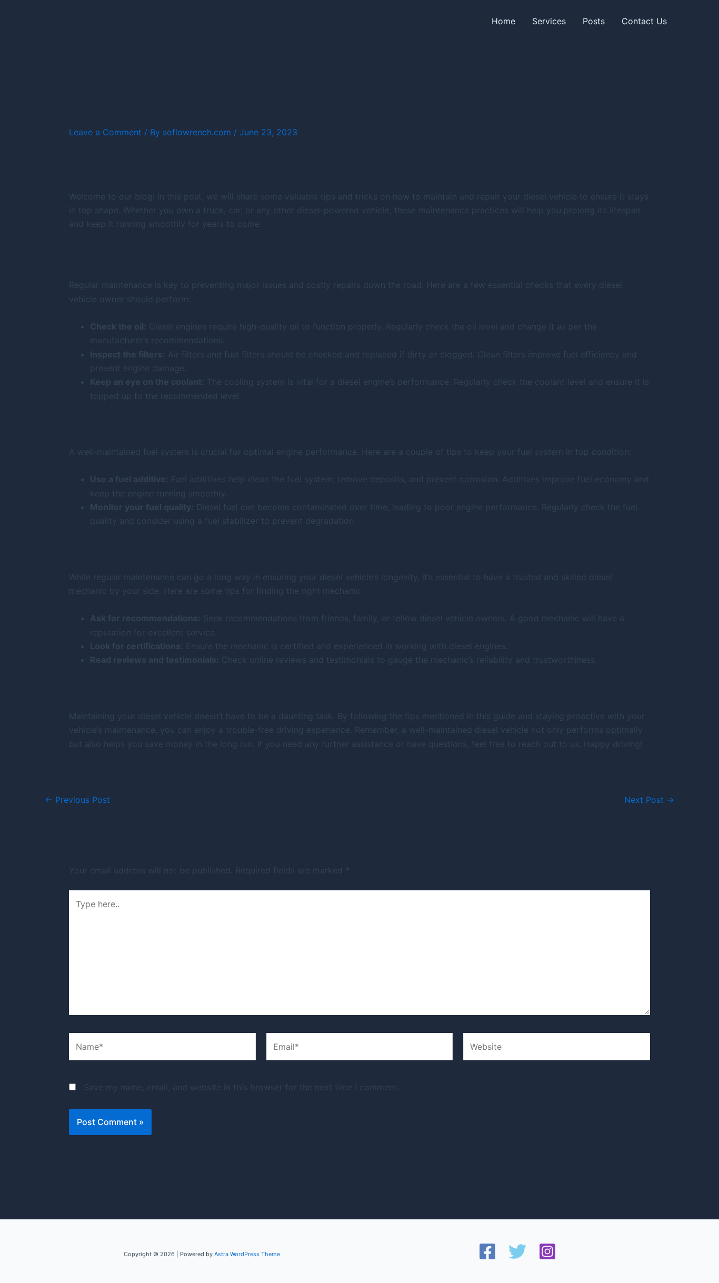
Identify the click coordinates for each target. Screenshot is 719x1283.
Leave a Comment (105, 132)
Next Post (649, 799)
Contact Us (644, 21)
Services (549, 21)
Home (503, 21)
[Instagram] (547, 1251)
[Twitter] (517, 1251)
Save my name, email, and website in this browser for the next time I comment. (241, 1087)
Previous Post (77, 799)
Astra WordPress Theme (247, 1254)
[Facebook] (487, 1251)
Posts (594, 21)
